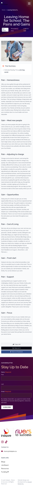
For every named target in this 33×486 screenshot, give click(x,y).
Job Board (4, 465)
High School (4, 29)
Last (2, 384)
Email (6, 391)
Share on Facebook (17, 352)
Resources (5, 468)
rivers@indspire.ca (10, 451)
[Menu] (29, 3)
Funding (4, 472)
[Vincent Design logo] (16, 433)
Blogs (3, 462)
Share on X (17, 348)
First (2, 374)
